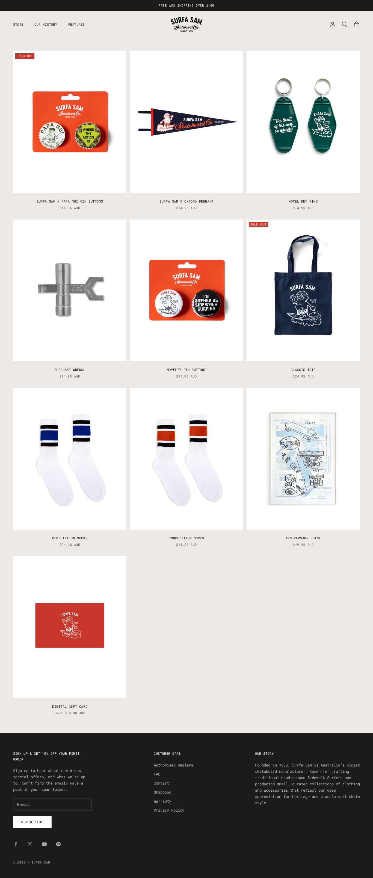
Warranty (162, 801)
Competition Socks (69, 538)
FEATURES (76, 24)
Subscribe (32, 822)
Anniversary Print (303, 538)
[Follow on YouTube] (44, 844)
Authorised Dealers (173, 765)
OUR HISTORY (45, 24)
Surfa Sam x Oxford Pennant (186, 201)
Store (18, 24)
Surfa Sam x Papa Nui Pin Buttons (70, 201)
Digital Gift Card (69, 706)
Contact (161, 783)
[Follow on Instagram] (30, 844)
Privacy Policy (169, 810)
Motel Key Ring (303, 201)
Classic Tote (303, 369)
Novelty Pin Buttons (186, 369)
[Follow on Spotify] (58, 844)
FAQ (157, 774)
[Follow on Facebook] (16, 844)
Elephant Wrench (69, 369)
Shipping (162, 792)
